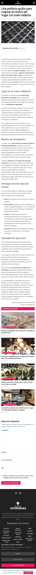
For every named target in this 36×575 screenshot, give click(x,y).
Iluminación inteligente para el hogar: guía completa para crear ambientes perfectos (17, 357)
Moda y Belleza (18, 539)
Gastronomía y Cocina (6, 541)
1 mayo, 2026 (5, 360)
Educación (6, 535)
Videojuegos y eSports (30, 539)
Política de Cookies (16, 573)
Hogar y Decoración (9, 327)
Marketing (18, 537)
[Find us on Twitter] (20, 493)
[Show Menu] (2, 2)
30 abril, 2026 (5, 386)
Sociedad (29, 531)
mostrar (22, 48)
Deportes (6, 528)
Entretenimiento (6, 538)
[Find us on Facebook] (16, 493)
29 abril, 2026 (5, 412)
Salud (29, 528)
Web (2, 468)
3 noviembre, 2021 (6, 19)
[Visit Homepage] (18, 2)
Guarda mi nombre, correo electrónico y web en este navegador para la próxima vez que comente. (18, 476)
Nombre (4, 452)
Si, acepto (28, 573)
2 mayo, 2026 (5, 335)
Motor (18, 542)
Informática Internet (18, 533)
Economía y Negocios (6, 531)
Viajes (29, 536)
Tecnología (30, 533)
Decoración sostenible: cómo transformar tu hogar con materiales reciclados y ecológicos (17, 409)
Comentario (5, 430)
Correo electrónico (7, 460)
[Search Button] (34, 2)
